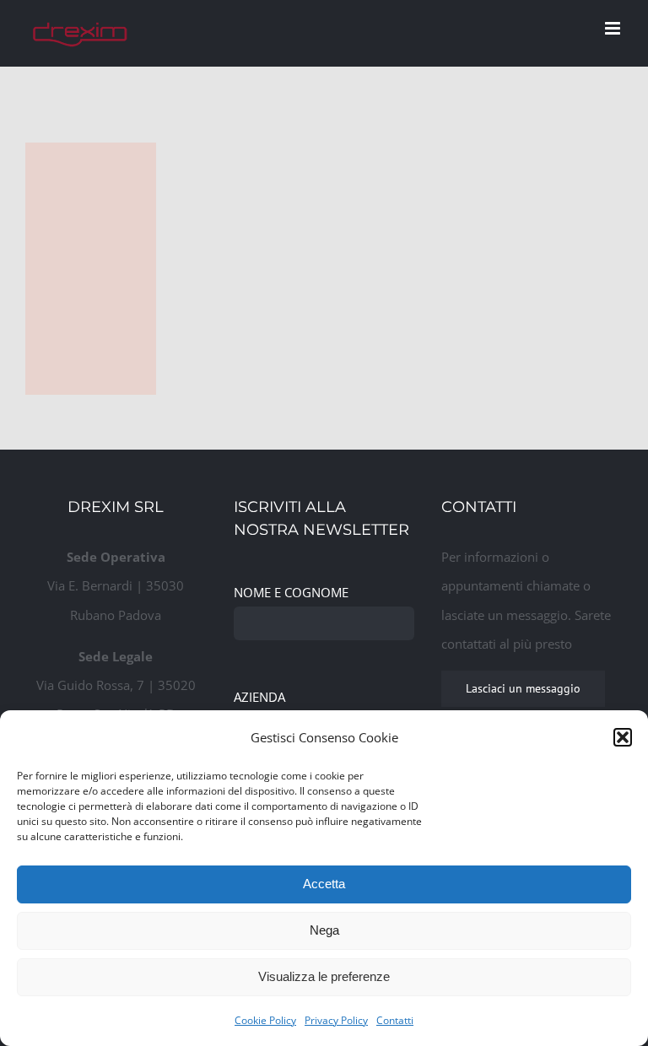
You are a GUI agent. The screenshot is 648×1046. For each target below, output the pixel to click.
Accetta (324, 883)
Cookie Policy (265, 1020)
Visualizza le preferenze (324, 976)
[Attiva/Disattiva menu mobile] (614, 28)
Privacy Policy (336, 1020)
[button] (622, 737)
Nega (324, 930)
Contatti (394, 1020)
